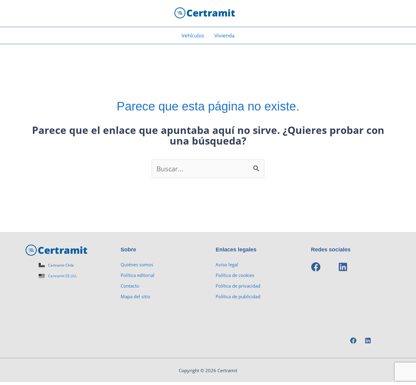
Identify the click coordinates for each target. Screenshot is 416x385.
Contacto (130, 286)
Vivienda (224, 35)
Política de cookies (235, 275)
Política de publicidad (238, 296)
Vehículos (193, 35)
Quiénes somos (137, 264)
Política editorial (137, 275)
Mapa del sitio (135, 296)
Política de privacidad (238, 286)
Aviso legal (227, 264)
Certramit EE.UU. (62, 275)
